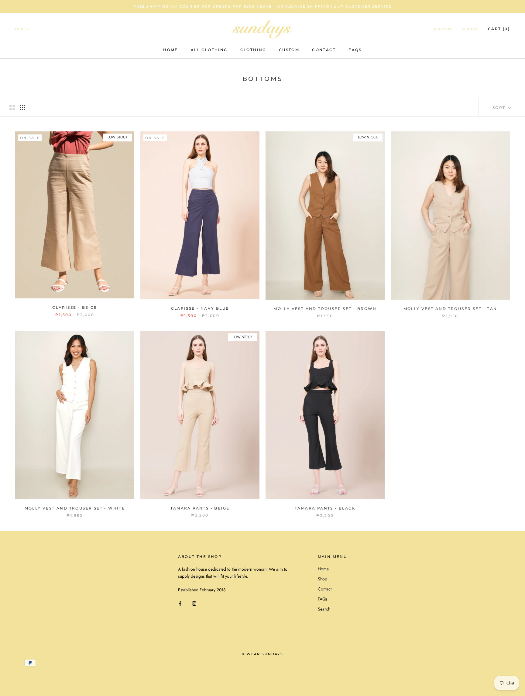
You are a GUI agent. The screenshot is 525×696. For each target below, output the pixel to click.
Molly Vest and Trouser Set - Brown (325, 308)
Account (443, 29)
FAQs (355, 49)
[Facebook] (180, 603)
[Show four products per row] (22, 107)
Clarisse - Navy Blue (200, 308)
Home (170, 49)
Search (470, 29)
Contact (324, 49)
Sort (499, 107)
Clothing (253, 49)
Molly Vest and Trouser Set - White (75, 508)
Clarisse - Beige (74, 307)
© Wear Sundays (262, 654)
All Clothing (209, 49)
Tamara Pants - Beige (200, 508)
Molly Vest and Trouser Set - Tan (450, 308)
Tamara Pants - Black (325, 508)
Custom (289, 49)
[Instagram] (194, 603)
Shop (322, 579)
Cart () (499, 28)
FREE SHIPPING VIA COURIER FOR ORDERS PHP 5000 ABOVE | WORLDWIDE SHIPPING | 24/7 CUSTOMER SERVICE (262, 6)
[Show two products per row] (12, 107)
